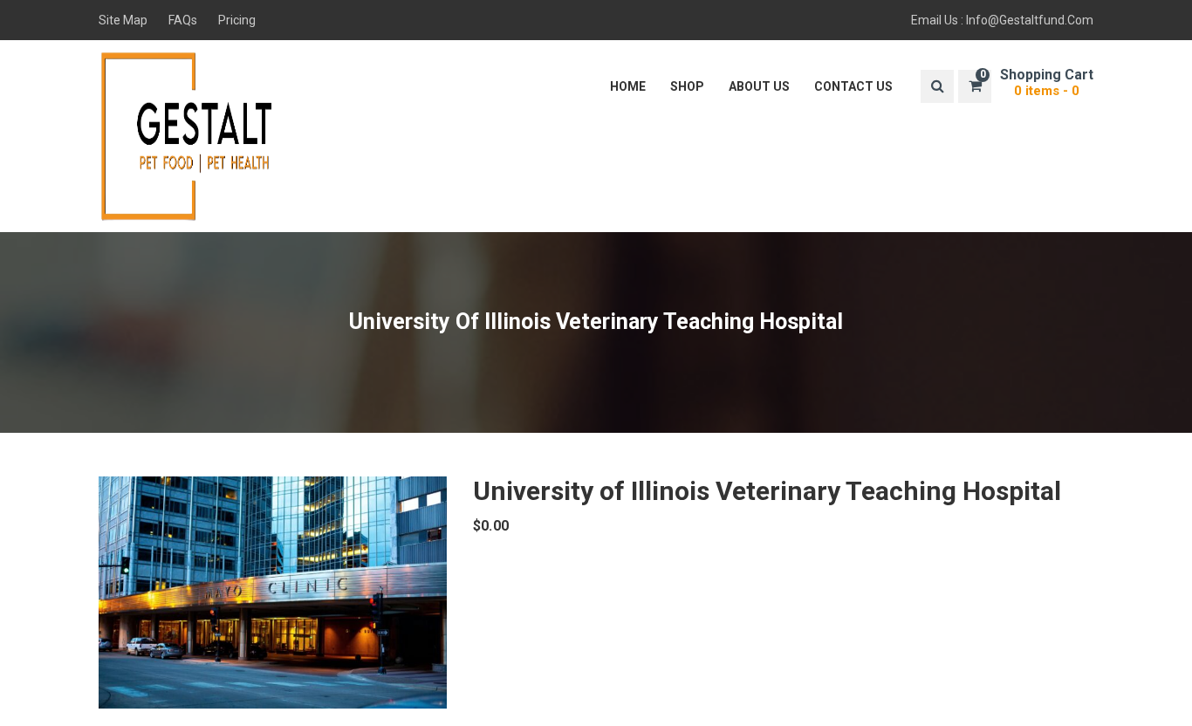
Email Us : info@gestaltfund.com (1002, 20)
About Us (759, 86)
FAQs (182, 20)
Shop (687, 86)
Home (628, 86)
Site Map (123, 20)
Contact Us (853, 86)
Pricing (237, 20)
